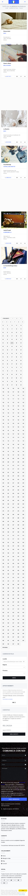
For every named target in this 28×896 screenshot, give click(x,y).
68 (16, 363)
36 (7, 342)
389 (23, 588)
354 (23, 563)
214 (23, 465)
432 (13, 619)
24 (20, 332)
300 (3, 528)
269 (23, 504)
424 (23, 612)
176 (8, 441)
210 (3, 465)
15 (3, 329)
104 (23, 388)
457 (13, 637)
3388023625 (8, 177)
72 (11, 367)
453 (18, 633)
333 (18, 549)
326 (8, 546)
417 (13, 609)
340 (3, 556)
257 (13, 496)
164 (23, 430)
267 (13, 504)
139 (23, 413)
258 (18, 496)
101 (8, 388)
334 (23, 549)
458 (18, 637)
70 (3, 367)
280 (3, 514)
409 (23, 602)
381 (8, 584)
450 (3, 633)
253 (18, 493)
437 (13, 623)
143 (18, 416)
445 (3, 630)
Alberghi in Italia (13, 8)
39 (20, 342)
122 (13, 402)
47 (11, 349)
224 (23, 472)
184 (23, 444)
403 (18, 598)
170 (3, 437)
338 (18, 553)
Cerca (14, 677)
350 (3, 563)
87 (11, 378)
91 (7, 381)
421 (8, 612)
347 (13, 560)
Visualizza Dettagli (22, 894)
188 (18, 447)
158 (18, 427)
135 (3, 413)
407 (13, 602)
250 (3, 493)
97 (11, 385)
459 (23, 637)
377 (13, 581)
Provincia (5, 670)
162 (13, 430)
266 (8, 504)
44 (20, 346)
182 (13, 444)
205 (3, 462)
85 (3, 378)
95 (3, 385)
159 (23, 427)
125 (3, 406)
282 (13, 514)
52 (11, 353)
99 (20, 385)
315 (3, 539)
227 (13, 475)
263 (18, 500)
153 (18, 423)
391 (8, 591)
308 (18, 532)
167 (13, 434)
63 (16, 360)
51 (7, 353)
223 (18, 472)
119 (23, 398)
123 (18, 402)
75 (3, 370)
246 (8, 490)
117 (13, 398)
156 (8, 427)
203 (18, 458)
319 (23, 539)
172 (13, 437)
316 (8, 539)
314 (23, 535)
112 (13, 395)
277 (13, 511)
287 (13, 518)
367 (13, 574)
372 (13, 577)
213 (18, 465)
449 (23, 630)
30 (3, 339)
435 (3, 623)
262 (13, 500)
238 (18, 483)
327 (13, 546)
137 (13, 413)
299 (23, 524)
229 (23, 475)
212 (13, 465)
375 (3, 581)
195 (3, 455)
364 (23, 570)
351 (8, 563)
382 (13, 584)
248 (18, 490)
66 (7, 363)
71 (7, 367)
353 (18, 563)
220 (3, 472)
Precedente (6, 318)
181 (8, 444)
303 (18, 528)
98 (16, 385)
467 (13, 644)
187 (13, 447)
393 (18, 591)
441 (8, 626)
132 (13, 409)
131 (8, 409)
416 (8, 609)
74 (20, 367)
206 (8, 462)
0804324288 (8, 243)
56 (7, 357)
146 (8, 419)
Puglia (21, 8)
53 (16, 353)
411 (8, 605)
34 (20, 339)
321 (8, 542)
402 (13, 598)
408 (18, 602)
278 (18, 511)
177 (13, 441)
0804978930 (8, 44)
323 (18, 542)
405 (3, 602)
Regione (5, 664)
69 (20, 363)
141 (8, 416)
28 (16, 335)
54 (20, 353)
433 (18, 619)
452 (13, 633)
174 (23, 437)
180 (3, 444)
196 (8, 455)
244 (23, 486)
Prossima (4, 647)
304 (23, 528)
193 (18, 451)
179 (23, 441)
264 (23, 500)
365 (3, 574)
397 (13, 595)
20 (3, 332)
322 (13, 542)
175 (3, 441)
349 (23, 560)
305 (3, 532)
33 (16, 339)
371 (8, 577)
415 (3, 609)
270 (3, 507)
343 (18, 556)
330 (3, 549)
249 (23, 490)
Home (6, 8)
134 (23, 409)
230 (3, 479)
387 (13, 588)
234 (23, 479)
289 (23, 518)
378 (18, 581)
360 (3, 570)
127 (13, 406)
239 (23, 483)
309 (23, 532)
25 (3, 335)
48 (16, 349)
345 (3, 560)
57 (11, 357)
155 (3, 427)
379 (23, 581)
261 (8, 500)
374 (23, 577)
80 (3, 374)
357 (13, 567)
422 (13, 612)
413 (18, 605)
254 (23, 493)
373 (18, 577)
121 (8, 402)
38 (16, 342)
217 (13, 468)
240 (3, 486)
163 (18, 430)
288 (18, 518)
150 (3, 423)
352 (13, 563)
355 (3, 567)
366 (8, 574)
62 (11, 360)
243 (18, 486)
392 (13, 591)
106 (8, 391)
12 (11, 325)
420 (3, 612)
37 (11, 342)
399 (23, 595)
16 (7, 329)
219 (23, 468)
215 (3, 468)
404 (23, 598)
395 (3, 595)
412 (13, 605)
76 (7, 370)
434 (23, 619)
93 (16, 381)
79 (20, 370)
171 (8, 437)
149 (23, 419)
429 (23, 616)
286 (8, 518)
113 (18, 395)
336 (8, 553)
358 (18, 567)
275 (3, 511)
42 (11, 346)
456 (8, 637)
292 (13, 521)
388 (18, 588)
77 (11, 370)
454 (23, 633)
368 (18, 574)
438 (18, 623)
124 (23, 402)
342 (13, 556)
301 (8, 528)
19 (20, 329)
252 (13, 493)
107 (13, 391)
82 (11, 374)
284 (23, 514)
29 (20, 335)
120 (3, 402)
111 (8, 395)
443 (18, 626)
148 (18, 419)
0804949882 (8, 142)
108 (18, 391)
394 (23, 591)
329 (23, 546)
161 (8, 430)
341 (8, 556)
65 (3, 363)
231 (8, 479)
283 (18, 514)
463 (18, 640)
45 (3, 349)
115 (3, 398)
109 (23, 391)
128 (18, 406)
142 (13, 416)
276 (8, 511)
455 (3, 637)
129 (23, 406)
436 (8, 623)
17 (11, 329)
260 (3, 500)
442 (13, 626)
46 (7, 349)
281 (8, 514)
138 (18, 413)
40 (3, 346)
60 (3, 360)
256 (8, 496)
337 (13, 553)
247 (13, 490)
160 (3, 430)
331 (8, 549)
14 (20, 325)
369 (23, 574)
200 (3, 458)
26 (7, 335)
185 (3, 447)
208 (18, 462)
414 (23, 605)
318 (18, 539)
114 (23, 395)
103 (18, 388)
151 (8, 423)
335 (3, 553)
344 (23, 556)
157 (13, 427)
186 (8, 447)
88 (16, 378)
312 (13, 535)
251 (8, 493)
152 (13, 423)
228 (18, 475)
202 (13, 458)
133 (18, 409)
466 (8, 644)
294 (23, 521)
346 (8, 560)
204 (23, 458)
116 (8, 398)
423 (18, 612)
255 (3, 496)
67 (11, 363)
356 (8, 567)
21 (7, 332)
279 (23, 511)
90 (3, 381)
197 (13, 455)
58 (16, 357)
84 (20, 374)
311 (8, 535)
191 (8, 451)
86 (7, 378)
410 (3, 605)
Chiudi (23, 890)
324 (23, 542)
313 (18, 535)
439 (23, 623)
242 (13, 486)
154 (23, 423)
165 (3, 434)
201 (8, 458)
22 (11, 332)
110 (3, 395)
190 (3, 451)
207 (13, 462)
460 (3, 640)
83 (16, 374)
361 (8, 570)
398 (18, 595)
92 (11, 381)
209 (23, 462)
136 (8, 413)
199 (23, 455)
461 (8, 640)
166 (8, 434)
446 (8, 630)
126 (8, 406)
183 (18, 444)
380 (3, 584)
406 (8, 602)
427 (13, 616)
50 (3, 353)
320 (3, 542)
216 (8, 468)
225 (3, 475)
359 (23, 567)
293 (18, 521)
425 (3, 616)
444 (23, 626)
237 (13, 483)
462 (13, 640)
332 (13, 549)
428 (18, 616)
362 (13, 570)
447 (13, 630)
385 (3, 588)
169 (23, 434)
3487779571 (8, 76)
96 (7, 385)
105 (3, 391)
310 (3, 535)
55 (3, 357)
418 (18, 609)
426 (8, 616)
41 (7, 346)
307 (13, 532)
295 (3, 524)
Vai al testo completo (8, 699)
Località (5, 659)
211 (8, 465)
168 (18, 434)
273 (18, 507)
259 (23, 496)
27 (11, 335)
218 (18, 468)
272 (13, 507)
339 (23, 553)
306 (8, 532)
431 (8, 619)
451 (8, 633)
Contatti (5, 863)
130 (3, 409)
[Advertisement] (14, 94)
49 (20, 349)
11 (7, 325)
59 (20, 357)
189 (23, 447)
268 (18, 504)
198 (18, 455)
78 (16, 370)
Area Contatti (14, 734)
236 (8, 483)
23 (16, 332)
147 (13, 419)
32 (11, 339)
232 (13, 479)
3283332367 (8, 278)
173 (18, 437)
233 (18, 479)
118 (18, 398)
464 (23, 640)
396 (8, 595)
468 (18, 644)
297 (13, 524)
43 (16, 346)
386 (8, 588)
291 (8, 521)
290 (3, 521)
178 (18, 441)
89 (20, 378)
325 (3, 546)
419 (23, 609)
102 (13, 388)
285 (3, 518)
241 (8, 486)
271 (8, 507)
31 (7, 339)
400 (3, 598)
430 (3, 619)
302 (13, 528)
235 (3, 483)
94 (20, 381)
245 (3, 490)
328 (18, 546)
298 (18, 524)
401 (8, 598)
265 (3, 504)
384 (23, 584)
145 (3, 419)
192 (13, 451)
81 (7, 374)
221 (8, 472)
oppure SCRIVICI (7, 730)
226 (8, 475)
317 (13, 539)
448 (18, 630)
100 (3, 388)
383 (18, 584)
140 (3, 416)
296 (8, 524)
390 (3, 591)
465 (3, 644)
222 (13, 472)
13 (16, 325)
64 (20, 360)
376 (8, 581)
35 (3, 342)
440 (3, 626)
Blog (4, 861)
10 (3, 325)
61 (7, 360)
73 (16, 367)
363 (18, 570)
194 (23, 451)
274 (23, 507)
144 (23, 416)
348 (18, 560)
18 (16, 329)
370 (3, 577)
